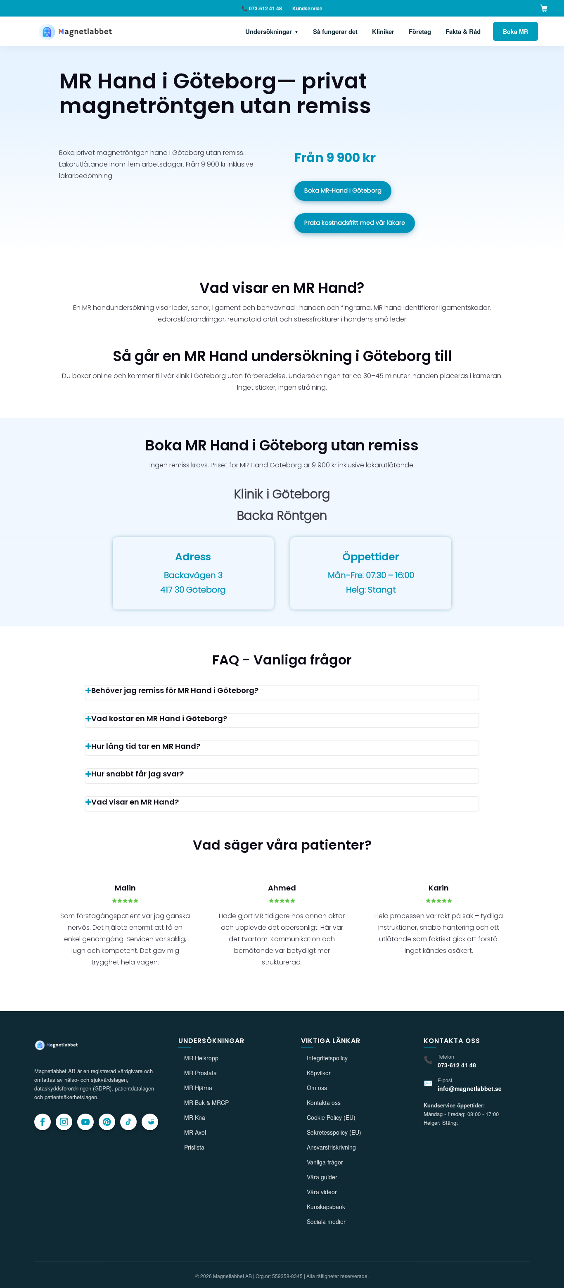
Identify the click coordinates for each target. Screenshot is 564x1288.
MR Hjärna (198, 1087)
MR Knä (194, 1117)
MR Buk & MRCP (206, 1102)
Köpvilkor (319, 1073)
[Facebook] (42, 1122)
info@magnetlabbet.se (470, 1088)
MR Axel (195, 1132)
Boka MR (515, 31)
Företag (420, 31)
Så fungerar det (335, 31)
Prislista (194, 1147)
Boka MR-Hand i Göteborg (343, 190)
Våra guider (322, 1177)
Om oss (317, 1087)
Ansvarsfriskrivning (331, 1147)
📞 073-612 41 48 (262, 8)
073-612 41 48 (457, 1065)
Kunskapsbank (326, 1206)
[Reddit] (150, 1122)
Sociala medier (326, 1221)
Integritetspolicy (327, 1058)
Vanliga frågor (325, 1162)
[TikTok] (128, 1122)
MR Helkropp (201, 1058)
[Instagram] (64, 1122)
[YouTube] (85, 1122)
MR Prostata (200, 1073)
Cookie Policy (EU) (331, 1117)
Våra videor (322, 1192)
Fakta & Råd (463, 31)
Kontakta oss (324, 1102)
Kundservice (307, 8)
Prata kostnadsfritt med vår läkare (354, 223)
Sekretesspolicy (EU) (334, 1132)
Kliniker (383, 31)
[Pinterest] (107, 1122)
